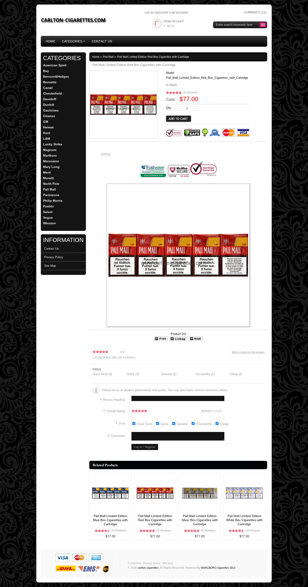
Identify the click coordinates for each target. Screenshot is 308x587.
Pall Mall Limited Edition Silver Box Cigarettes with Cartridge (200, 520)
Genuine (182, 424)
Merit (47, 172)
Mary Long (51, 167)
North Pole (51, 184)
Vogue (48, 217)
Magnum (49, 150)
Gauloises (51, 110)
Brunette (49, 82)
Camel (48, 88)
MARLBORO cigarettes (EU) (218, 567)
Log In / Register (156, 12)
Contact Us (102, 41)
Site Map (50, 265)
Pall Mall (49, 189)
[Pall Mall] (178, 340)
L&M (46, 138)
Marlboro (50, 155)
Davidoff (49, 99)
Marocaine (51, 161)
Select (48, 212)
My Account (180, 12)
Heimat (48, 127)
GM (45, 121)
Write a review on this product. (248, 352)
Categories (72, 41)
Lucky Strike (52, 144)
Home (50, 41)
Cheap (224, 424)
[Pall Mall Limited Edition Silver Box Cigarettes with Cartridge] (195, 340)
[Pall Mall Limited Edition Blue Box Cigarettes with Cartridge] (161, 340)
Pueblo (48, 206)
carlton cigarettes (148, 567)
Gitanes (49, 116)
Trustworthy (204, 424)
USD (264, 12)
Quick (164, 424)
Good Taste (145, 424)
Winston (49, 223)
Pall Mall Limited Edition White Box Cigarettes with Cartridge (244, 520)
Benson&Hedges (56, 76)
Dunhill (48, 105)
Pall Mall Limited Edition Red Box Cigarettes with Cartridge (155, 520)
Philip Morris (52, 200)
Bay (46, 71)
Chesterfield (52, 93)
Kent (46, 133)
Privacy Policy (53, 257)
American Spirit (55, 65)
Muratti (48, 178)
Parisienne (51, 195)
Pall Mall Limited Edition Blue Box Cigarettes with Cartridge (110, 520)
